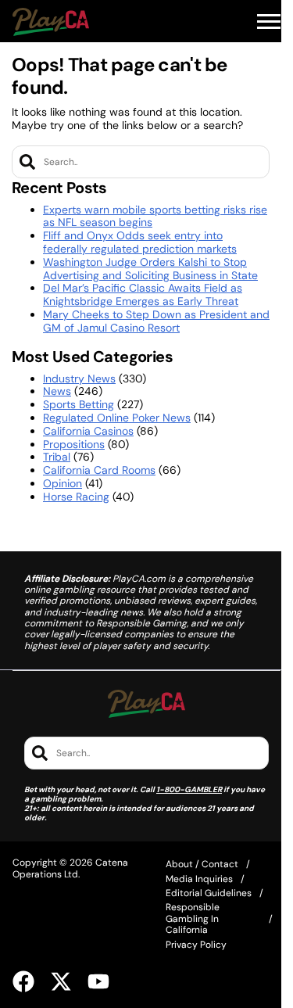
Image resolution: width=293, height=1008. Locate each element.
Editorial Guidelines (209, 893)
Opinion (62, 483)
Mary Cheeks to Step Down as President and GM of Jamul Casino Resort (156, 321)
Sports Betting (78, 404)
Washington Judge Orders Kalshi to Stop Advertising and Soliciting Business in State (150, 268)
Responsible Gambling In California (193, 918)
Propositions (74, 444)
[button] (268, 22)
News (57, 391)
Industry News (79, 378)
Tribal (56, 457)
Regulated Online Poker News (117, 418)
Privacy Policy (196, 944)
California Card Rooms (99, 470)
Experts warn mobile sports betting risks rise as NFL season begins (155, 216)
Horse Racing (76, 497)
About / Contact (202, 864)
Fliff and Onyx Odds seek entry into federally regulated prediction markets (140, 242)
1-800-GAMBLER (189, 789)
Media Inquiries (199, 879)
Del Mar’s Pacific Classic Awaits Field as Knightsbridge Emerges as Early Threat (142, 294)
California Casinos (88, 431)
